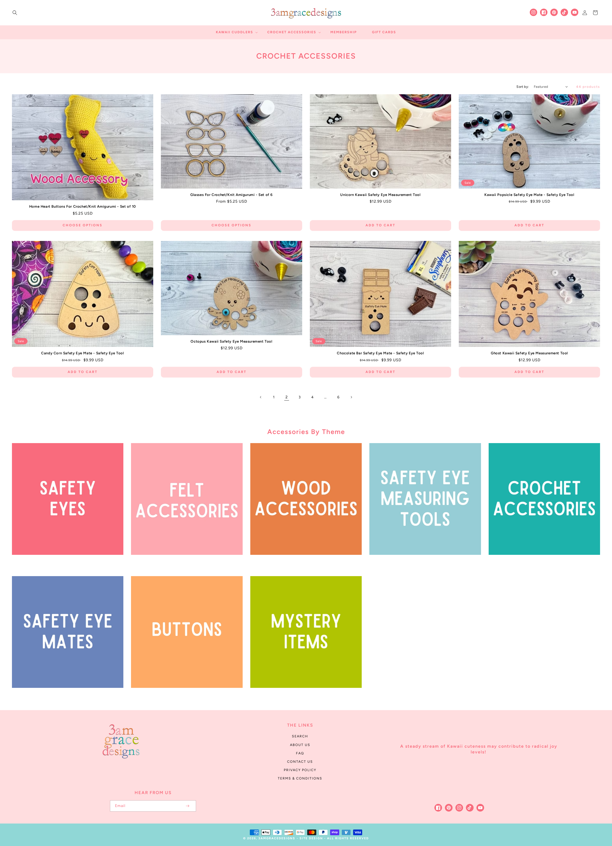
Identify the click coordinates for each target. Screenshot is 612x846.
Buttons (184, 694)
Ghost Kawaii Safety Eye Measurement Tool (529, 353)
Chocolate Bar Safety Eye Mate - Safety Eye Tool (380, 353)
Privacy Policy (300, 770)
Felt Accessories (184, 561)
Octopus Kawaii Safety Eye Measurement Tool (231, 341)
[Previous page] (261, 397)
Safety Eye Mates (65, 694)
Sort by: (522, 87)
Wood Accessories (303, 561)
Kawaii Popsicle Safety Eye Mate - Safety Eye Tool (529, 195)
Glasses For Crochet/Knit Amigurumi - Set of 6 (231, 195)
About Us (300, 745)
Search (300, 736)
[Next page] (351, 397)
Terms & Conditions (300, 778)
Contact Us (300, 762)
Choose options (83, 225)
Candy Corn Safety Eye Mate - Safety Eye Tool (82, 353)
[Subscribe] (187, 806)
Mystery (303, 694)
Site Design (311, 838)
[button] (15, 12)
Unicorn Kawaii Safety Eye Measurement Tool (380, 195)
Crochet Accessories (541, 561)
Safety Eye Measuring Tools (422, 561)
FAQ (300, 753)
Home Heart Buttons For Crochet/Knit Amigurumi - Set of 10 (82, 206)
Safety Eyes (65, 561)
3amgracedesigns (276, 838)
